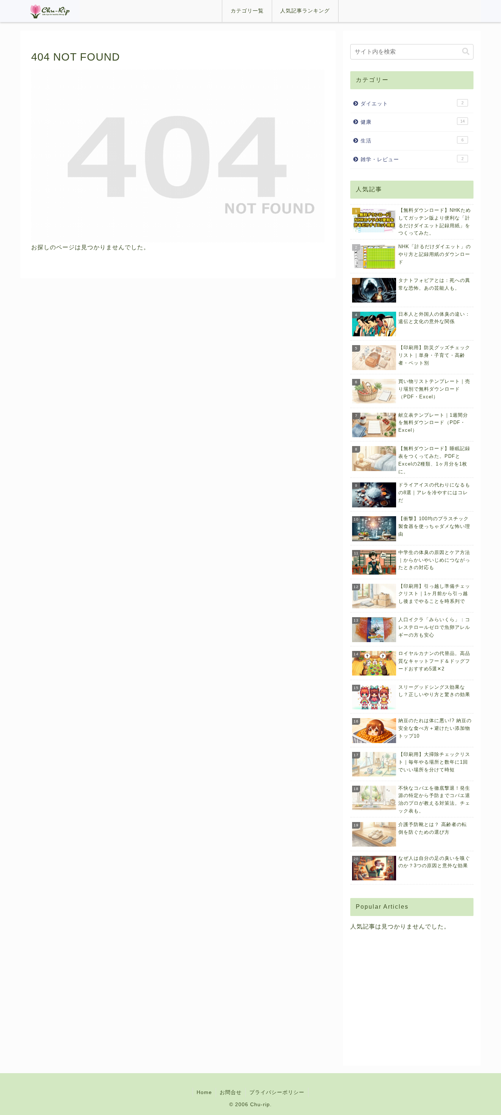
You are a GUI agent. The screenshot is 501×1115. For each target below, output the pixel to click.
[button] (465, 51)
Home (204, 1092)
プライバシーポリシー (276, 1092)
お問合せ (231, 1092)
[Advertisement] (411, 995)
